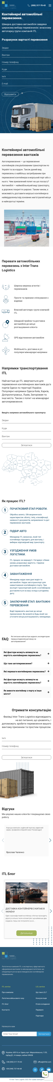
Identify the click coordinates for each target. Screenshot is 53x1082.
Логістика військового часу (13, 998)
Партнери (40, 1016)
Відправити (10, 94)
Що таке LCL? (41, 992)
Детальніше (26, 933)
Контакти (6, 1010)
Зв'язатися (26, 445)
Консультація (41, 998)
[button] (50, 840)
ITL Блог (5, 1004)
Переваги (39, 1010)
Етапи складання (43, 1004)
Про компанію (7, 992)
